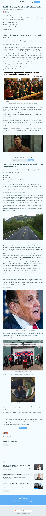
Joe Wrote (7, 11)
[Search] (30, 2)
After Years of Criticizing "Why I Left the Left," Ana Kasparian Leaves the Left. (16, 465)
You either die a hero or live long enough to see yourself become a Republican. (18, 468)
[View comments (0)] (8, 15)
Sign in (42, 2)
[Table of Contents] (1, 258)
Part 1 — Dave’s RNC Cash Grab (12, 24)
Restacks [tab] (10, 445)
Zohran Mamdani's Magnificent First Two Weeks (15, 483)
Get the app (28, 510)
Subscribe (37, 2)
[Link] (1, 36)
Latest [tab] (7, 461)
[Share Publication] (32, 2)
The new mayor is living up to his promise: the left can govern (14, 484)
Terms (25, 508)
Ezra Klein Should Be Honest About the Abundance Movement (16, 475)
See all (4, 491)
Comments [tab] (5, 445)
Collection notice (30, 508)
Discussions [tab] (11, 461)
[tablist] (7, 445)
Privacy (21, 508)
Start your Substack (20, 510)
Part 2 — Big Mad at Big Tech (12, 27)
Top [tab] (4, 461)
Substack (17, 513)
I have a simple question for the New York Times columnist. (14, 477)
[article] (23, 468)
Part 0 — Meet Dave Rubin (11, 22)
